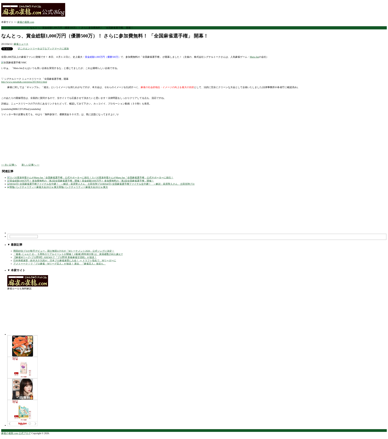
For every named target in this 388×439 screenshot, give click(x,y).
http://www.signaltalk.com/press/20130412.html (24, 82)
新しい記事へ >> (30, 165)
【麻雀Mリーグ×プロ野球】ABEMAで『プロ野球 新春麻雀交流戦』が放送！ (55, 257)
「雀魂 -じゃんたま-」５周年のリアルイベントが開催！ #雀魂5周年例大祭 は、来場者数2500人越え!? (68, 254)
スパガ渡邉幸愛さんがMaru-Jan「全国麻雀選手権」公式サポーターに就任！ (132, 177)
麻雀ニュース (18, 27)
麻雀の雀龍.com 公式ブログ (16, 433)
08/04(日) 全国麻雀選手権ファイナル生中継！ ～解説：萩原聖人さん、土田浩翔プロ (148, 184)
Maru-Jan (254, 57)
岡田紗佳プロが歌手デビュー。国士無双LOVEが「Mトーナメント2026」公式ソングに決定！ (63, 251)
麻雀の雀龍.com (25, 22)
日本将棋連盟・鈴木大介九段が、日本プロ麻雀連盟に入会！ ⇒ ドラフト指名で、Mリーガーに (64, 260)
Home (4, 27)
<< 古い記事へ (9, 165)
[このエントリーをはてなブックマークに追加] (43, 48)
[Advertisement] (92, 140)
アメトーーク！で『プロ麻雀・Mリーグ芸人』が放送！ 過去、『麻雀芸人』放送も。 (59, 263)
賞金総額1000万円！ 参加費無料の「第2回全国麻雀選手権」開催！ (118, 180)
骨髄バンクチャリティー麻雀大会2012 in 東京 (83, 187)
